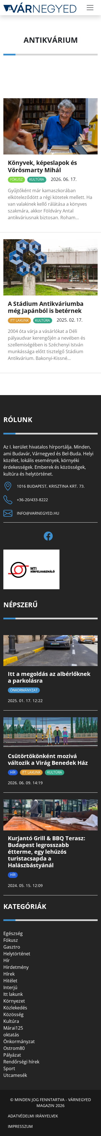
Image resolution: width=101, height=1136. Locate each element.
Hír (12, 772)
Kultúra (36, 179)
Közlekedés (15, 1008)
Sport (9, 1068)
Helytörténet (16, 954)
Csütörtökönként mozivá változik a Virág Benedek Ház (48, 759)
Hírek (9, 974)
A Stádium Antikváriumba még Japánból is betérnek (46, 307)
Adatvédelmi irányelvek (33, 1116)
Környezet (14, 1001)
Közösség (13, 1014)
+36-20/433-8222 (32, 499)
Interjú (10, 987)
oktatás (11, 1035)
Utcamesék (15, 1075)
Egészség (13, 933)
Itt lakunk (19, 320)
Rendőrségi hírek (21, 1062)
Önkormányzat (24, 690)
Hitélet (10, 981)
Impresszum (20, 1126)
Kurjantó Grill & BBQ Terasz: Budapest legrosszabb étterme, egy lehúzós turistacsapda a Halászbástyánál (46, 851)
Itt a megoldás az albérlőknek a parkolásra (49, 677)
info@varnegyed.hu (38, 513)
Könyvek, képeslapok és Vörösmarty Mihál (42, 166)
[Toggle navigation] (90, 7)
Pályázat (12, 1055)
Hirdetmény (16, 967)
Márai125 (13, 1028)
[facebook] (50, 536)
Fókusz (16, 179)
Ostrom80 (14, 1048)
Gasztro (11, 947)
